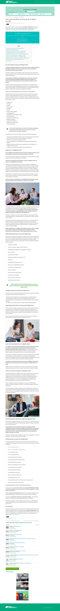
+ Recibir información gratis (12, 528)
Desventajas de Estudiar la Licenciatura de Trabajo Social (17, 54)
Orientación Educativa (9, 17)
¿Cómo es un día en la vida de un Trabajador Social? (16, 56)
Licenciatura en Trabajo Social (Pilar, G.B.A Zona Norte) (16, 546)
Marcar (15, 518)
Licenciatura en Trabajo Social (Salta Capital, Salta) (16, 559)
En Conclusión (9, 61)
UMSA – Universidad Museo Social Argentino (16, 449)
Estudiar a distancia (9, 487)
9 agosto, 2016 (8, 23)
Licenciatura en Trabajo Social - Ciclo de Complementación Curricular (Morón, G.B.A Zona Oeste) (22, 538)
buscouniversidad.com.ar (15, 514)
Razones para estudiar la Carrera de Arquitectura (13, 520)
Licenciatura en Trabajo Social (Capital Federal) (15, 530)
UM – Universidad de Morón (13, 447)
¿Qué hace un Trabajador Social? (12, 50)
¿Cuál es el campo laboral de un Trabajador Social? (15, 55)
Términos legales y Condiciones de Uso (48, 608)
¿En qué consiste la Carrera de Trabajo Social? (15, 48)
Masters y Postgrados (35, 14)
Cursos (44, 14)
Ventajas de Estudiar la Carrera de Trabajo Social (15, 52)
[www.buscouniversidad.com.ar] (12, 2)
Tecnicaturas (23, 14)
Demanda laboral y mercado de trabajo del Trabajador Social (17, 58)
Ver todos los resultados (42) (12, 568)
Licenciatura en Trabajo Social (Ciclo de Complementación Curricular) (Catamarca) (20, 563)
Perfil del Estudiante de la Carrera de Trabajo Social (16, 51)
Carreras (11, 14)
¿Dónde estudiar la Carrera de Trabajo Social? (15, 59)
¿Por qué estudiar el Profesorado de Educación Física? (31, 520)
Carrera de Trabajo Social (9, 518)
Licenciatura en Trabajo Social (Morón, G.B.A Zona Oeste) (17, 542)
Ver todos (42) (37, 524)
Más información (22, 40)
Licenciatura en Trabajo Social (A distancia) (15, 526)
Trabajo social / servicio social (20, 23)
